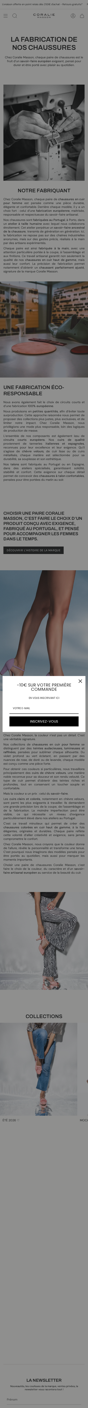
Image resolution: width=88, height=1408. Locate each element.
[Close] (80, 681)
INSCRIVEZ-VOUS (44, 721)
